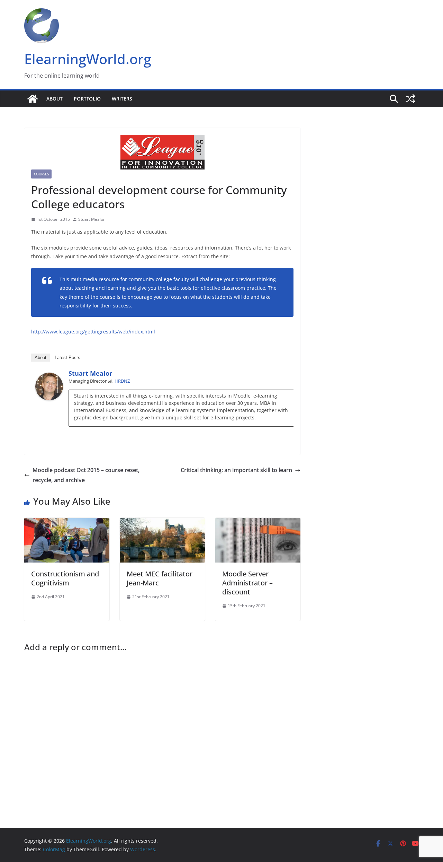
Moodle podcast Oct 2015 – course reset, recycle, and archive (86, 475)
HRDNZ (122, 381)
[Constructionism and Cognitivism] (66, 522)
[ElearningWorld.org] (32, 98)
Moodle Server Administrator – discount (247, 583)
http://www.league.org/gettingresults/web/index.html (93, 331)
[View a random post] (410, 98)
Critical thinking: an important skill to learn (236, 470)
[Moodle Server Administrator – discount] (257, 522)
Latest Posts (67, 357)
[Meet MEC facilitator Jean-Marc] (162, 522)
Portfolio (87, 98)
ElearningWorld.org (87, 58)
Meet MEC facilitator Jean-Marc (159, 578)
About (54, 98)
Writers (122, 98)
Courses (41, 174)
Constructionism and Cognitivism (65, 578)
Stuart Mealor (91, 219)
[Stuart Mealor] (49, 377)
